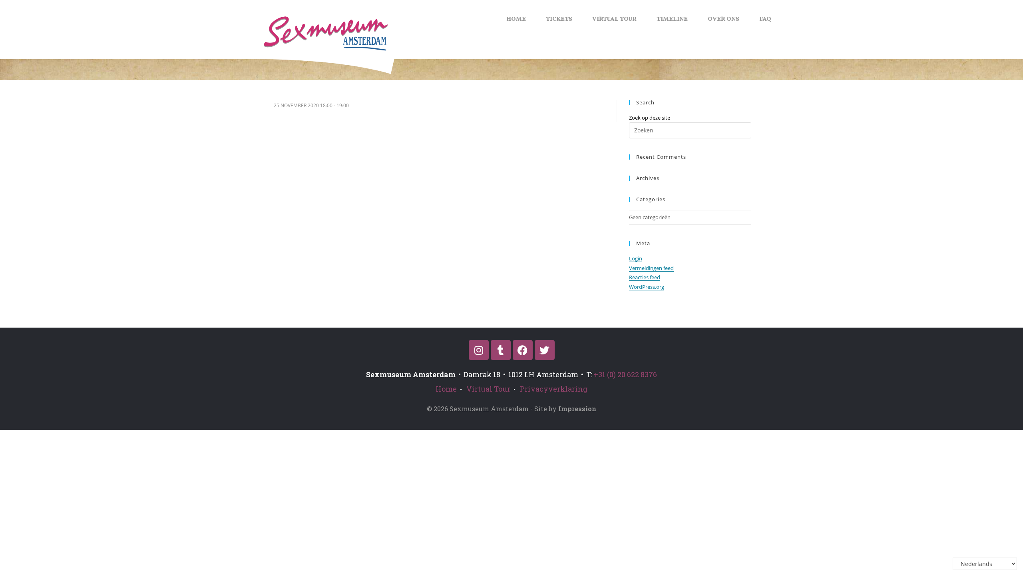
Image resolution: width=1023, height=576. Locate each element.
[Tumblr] (501, 350)
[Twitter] (545, 350)
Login (635, 258)
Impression (577, 408)
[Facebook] (523, 350)
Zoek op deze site (649, 117)
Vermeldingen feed (651, 268)
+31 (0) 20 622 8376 (625, 374)
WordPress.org (646, 286)
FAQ (765, 19)
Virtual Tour (614, 19)
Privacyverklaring (553, 389)
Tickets (559, 19)
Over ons (723, 19)
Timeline (672, 19)
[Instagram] (479, 350)
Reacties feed (644, 277)
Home (516, 19)
